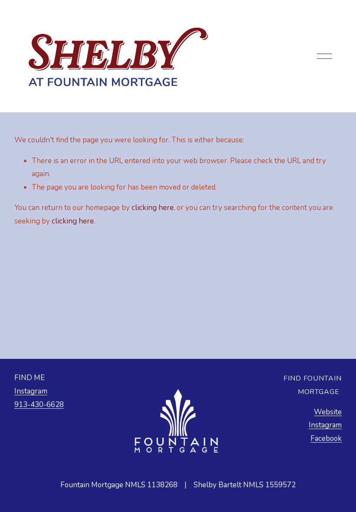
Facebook (326, 438)
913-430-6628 (39, 405)
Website (328, 412)
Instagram (30, 391)
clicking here (153, 208)
